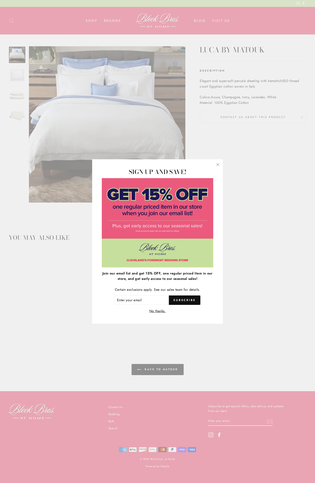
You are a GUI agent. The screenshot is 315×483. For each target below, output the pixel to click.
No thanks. (157, 311)
